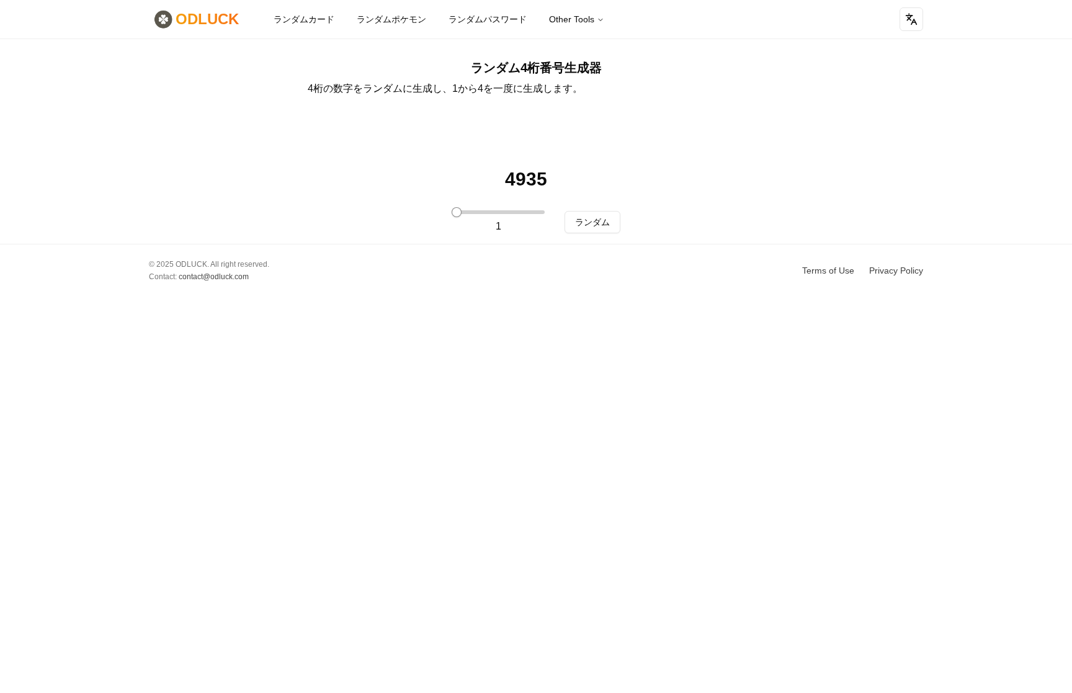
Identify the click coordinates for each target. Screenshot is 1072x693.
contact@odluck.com (214, 276)
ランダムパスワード (488, 19)
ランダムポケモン (391, 19)
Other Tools (571, 19)
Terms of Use (828, 270)
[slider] (457, 212)
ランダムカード (304, 19)
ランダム (592, 222)
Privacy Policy (896, 270)
